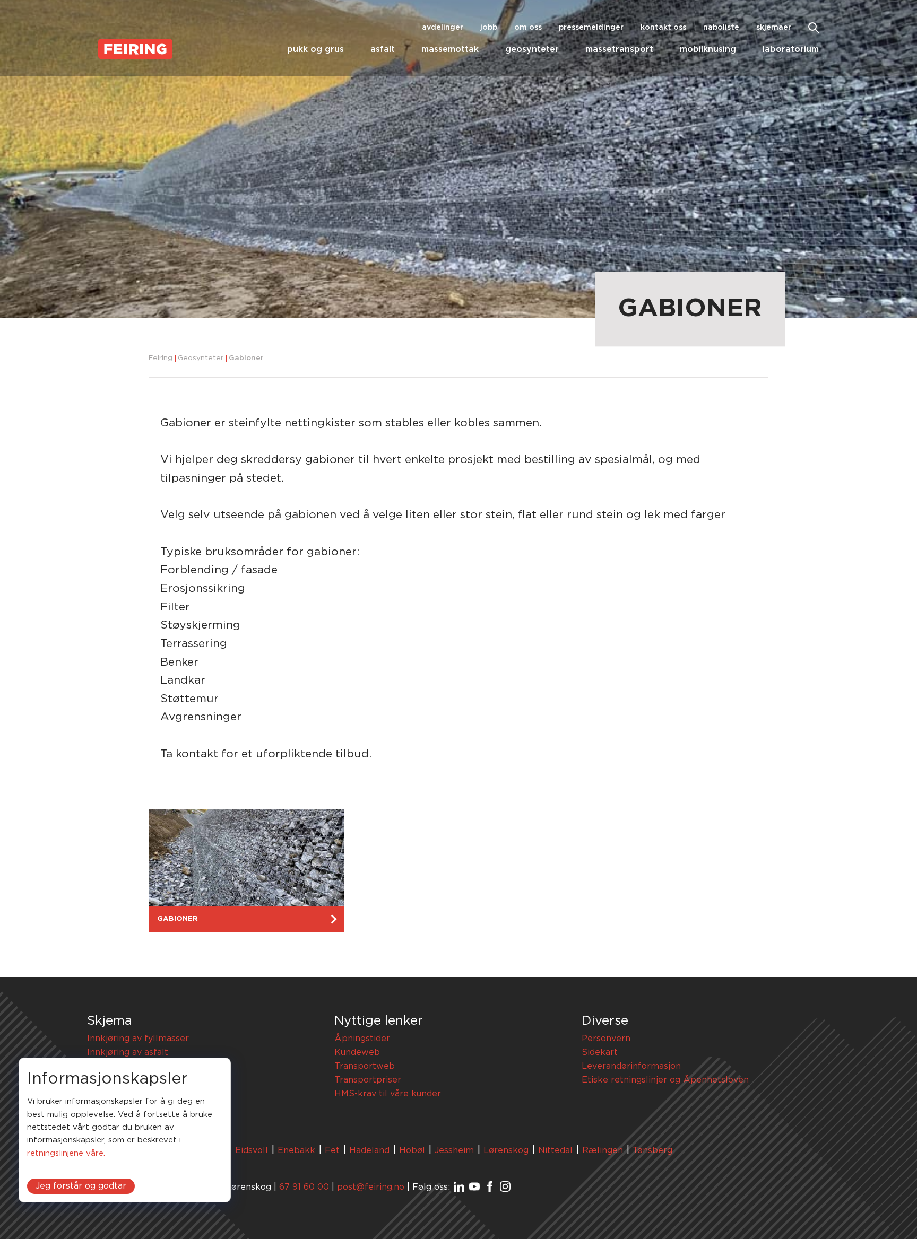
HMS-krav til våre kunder (387, 1093)
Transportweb (364, 1066)
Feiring (160, 358)
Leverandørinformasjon (631, 1066)
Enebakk (296, 1150)
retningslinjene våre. (66, 1153)
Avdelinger (442, 27)
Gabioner (246, 358)
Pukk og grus (315, 49)
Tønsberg (652, 1150)
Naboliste (721, 27)
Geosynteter (532, 49)
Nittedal (555, 1150)
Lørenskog (506, 1150)
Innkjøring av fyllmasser (138, 1038)
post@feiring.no (370, 1187)
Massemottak (450, 49)
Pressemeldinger (591, 27)
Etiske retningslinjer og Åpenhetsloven (665, 1080)
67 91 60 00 (304, 1187)
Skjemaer (773, 27)
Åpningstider (362, 1038)
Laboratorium (791, 49)
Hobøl (412, 1150)
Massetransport (619, 49)
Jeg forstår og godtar (81, 1186)
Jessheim (454, 1150)
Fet (332, 1150)
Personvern (606, 1038)
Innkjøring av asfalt (127, 1052)
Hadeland (369, 1150)
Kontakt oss (663, 27)
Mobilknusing (708, 49)
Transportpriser (367, 1080)
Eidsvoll (251, 1150)
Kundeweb (357, 1052)
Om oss (528, 27)
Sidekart (600, 1052)
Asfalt (382, 49)
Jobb (488, 27)
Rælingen (602, 1150)
